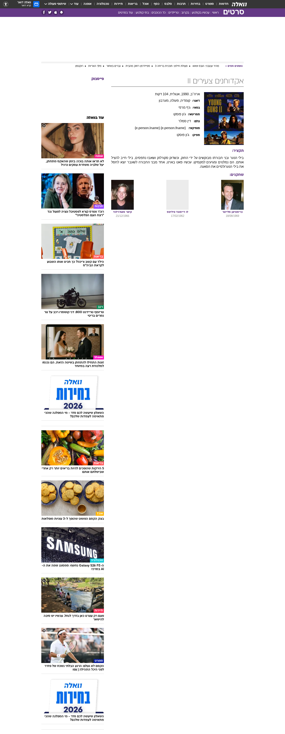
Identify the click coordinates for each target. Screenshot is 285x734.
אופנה (87, 4)
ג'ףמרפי (184, 107)
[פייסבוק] (44, 12)
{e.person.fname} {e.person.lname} (161, 128)
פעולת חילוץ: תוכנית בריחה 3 (171, 66)
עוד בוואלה (95, 118)
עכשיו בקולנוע (200, 12)
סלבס (168, 4)
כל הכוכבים (158, 12)
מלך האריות (94, 66)
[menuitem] (221, 4)
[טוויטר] (49, 12)
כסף (156, 4)
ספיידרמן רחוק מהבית (138, 66)
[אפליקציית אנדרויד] (61, 12)
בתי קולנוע (142, 12)
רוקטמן (79, 66)
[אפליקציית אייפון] (55, 12)
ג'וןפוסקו (179, 114)
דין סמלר (185, 121)
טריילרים (173, 12)
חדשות (223, 4)
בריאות (132, 4)
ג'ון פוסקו (183, 135)
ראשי (215, 12)
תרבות (181, 4)
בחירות (195, 4)
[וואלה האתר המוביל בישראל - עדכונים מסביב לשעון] (239, 4)
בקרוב (185, 12)
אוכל (145, 4)
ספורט (209, 4)
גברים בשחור (113, 66)
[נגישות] (5, 4)
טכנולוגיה (103, 4)
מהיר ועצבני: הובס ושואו (206, 66)
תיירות (118, 4)
